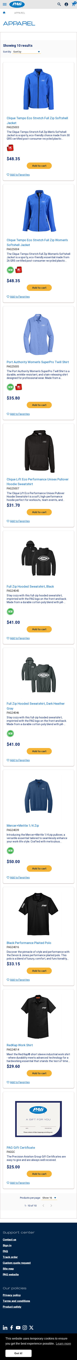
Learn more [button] (63, 1343)
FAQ (5, 1251)
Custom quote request (17, 1262)
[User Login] (66, 5)
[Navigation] (4, 5)
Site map (8, 1268)
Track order (10, 1256)
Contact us (9, 1239)
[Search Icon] (59, 4)
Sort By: (7, 51)
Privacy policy (12, 1295)
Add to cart (39, 165)
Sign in (7, 1245)
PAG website (11, 1274)
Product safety (12, 1306)
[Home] (8, 12)
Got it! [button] (18, 1353)
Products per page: (30, 1197)
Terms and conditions (16, 1300)
